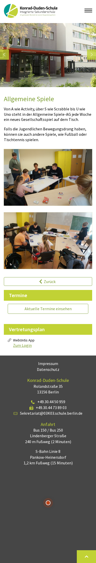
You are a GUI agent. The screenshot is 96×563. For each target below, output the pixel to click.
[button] (4, 54)
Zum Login (22, 345)
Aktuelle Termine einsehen (48, 308)
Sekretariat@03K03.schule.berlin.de (51, 413)
